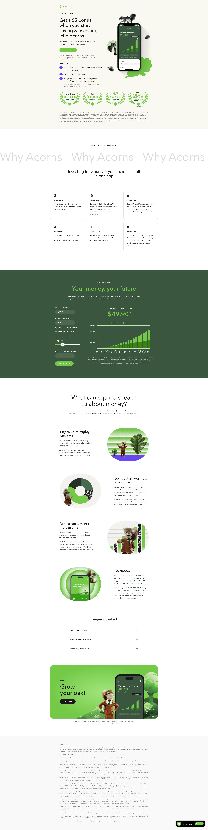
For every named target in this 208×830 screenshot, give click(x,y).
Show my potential (64, 363)
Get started (199, 823)
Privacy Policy (96, 821)
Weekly (61, 331)
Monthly (73, 328)
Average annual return (66, 351)
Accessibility (88, 821)
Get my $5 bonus (68, 50)
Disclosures (81, 821)
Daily (72, 331)
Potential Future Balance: (120, 309)
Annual (61, 328)
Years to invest (62, 337)
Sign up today (68, 701)
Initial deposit (62, 307)
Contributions (62, 318)
